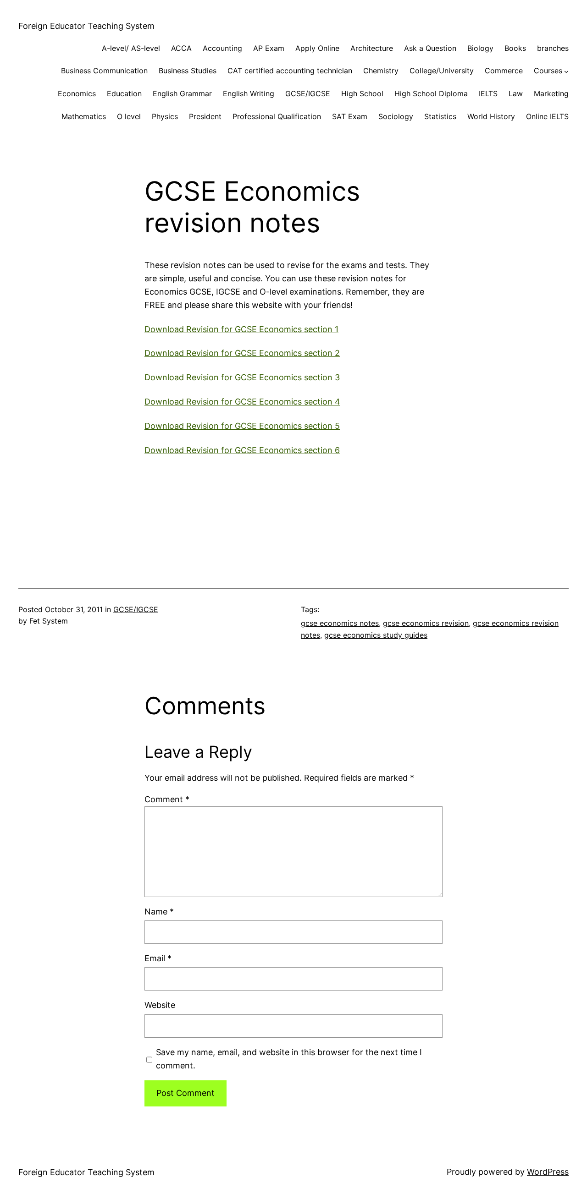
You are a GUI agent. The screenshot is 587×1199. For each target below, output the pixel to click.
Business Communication (104, 70)
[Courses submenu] (566, 71)
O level (129, 116)
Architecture (371, 48)
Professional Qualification (277, 116)
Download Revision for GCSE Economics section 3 (242, 377)
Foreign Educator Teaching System (86, 26)
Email (158, 958)
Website (159, 1005)
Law (516, 93)
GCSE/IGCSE (307, 93)
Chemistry (381, 70)
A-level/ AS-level (131, 48)
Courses (548, 70)
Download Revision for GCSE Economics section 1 (241, 329)
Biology (480, 48)
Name (159, 911)
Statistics (440, 116)
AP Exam (268, 48)
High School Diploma (431, 93)
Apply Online (317, 48)
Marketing (551, 93)
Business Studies (187, 70)
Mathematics (83, 116)
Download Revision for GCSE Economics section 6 (242, 450)
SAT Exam (349, 116)
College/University (442, 70)
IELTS (488, 93)
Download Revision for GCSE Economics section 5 (242, 426)
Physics (165, 116)
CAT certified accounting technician (289, 70)
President (205, 116)
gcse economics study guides (375, 635)
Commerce (504, 70)
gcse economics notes (340, 623)
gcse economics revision (426, 623)
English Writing (248, 93)
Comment (166, 799)
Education (124, 93)
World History (491, 116)
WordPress (548, 1172)
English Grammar (182, 93)
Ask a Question (430, 48)
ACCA (181, 48)
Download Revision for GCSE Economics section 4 (242, 401)
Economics (77, 93)
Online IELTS (547, 116)
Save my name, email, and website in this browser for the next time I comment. (289, 1058)
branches (553, 48)
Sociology (395, 116)
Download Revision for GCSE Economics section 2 (242, 353)
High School (362, 93)
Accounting (222, 48)
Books (515, 48)
